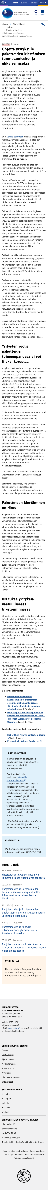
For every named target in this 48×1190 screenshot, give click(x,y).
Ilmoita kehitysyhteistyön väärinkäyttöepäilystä (23, 1142)
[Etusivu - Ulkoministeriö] (16, 13)
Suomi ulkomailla (9, 1128)
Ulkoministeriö (8, 1124)
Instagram (6, 1098)
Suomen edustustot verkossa (15, 1151)
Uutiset (9, 27)
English (34, 3)
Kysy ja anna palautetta (24, 1158)
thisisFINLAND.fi (9, 1133)
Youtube (5, 1112)
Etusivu (5, 24)
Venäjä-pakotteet (15, 136)
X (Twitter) (6, 1094)
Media (42, 2)
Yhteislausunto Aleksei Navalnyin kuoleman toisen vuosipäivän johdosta (23, 876)
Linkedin (5, 1103)
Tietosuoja (8, 1154)
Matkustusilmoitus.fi (11, 1137)
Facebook (6, 1107)
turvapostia (12, 1028)
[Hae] (36, 11)
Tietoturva (18, 1154)
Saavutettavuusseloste (34, 1154)
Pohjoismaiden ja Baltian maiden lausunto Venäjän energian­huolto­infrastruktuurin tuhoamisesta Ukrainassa (21, 893)
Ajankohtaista (19, 24)
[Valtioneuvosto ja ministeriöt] (4, 3)
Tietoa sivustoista (37, 1151)
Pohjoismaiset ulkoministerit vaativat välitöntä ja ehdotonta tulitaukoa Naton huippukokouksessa (24, 947)
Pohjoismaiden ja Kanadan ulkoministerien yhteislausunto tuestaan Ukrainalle (19, 930)
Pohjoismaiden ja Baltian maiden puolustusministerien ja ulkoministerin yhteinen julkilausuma (23, 912)
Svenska (24, 3)
